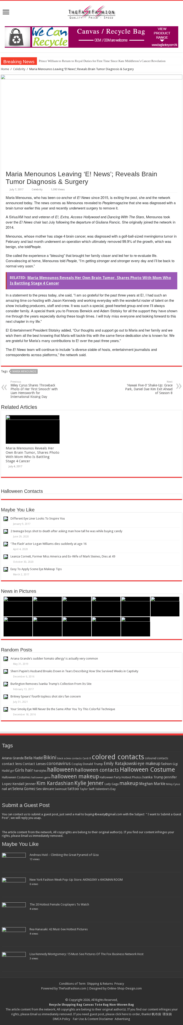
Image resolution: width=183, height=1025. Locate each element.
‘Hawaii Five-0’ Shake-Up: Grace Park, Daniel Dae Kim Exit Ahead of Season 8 (149, 387)
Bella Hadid (33, 758)
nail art (7, 789)
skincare (48, 789)
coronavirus (58, 763)
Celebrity (19, 69)
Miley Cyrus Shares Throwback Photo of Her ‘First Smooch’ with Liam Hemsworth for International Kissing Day (34, 389)
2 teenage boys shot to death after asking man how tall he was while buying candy (66, 531)
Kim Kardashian (55, 783)
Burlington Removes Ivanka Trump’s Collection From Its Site (51, 684)
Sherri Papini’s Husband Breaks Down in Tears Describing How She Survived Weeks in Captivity (74, 671)
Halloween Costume (147, 769)
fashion (166, 764)
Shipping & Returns (100, 983)
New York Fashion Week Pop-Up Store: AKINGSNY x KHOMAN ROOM (76, 879)
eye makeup (148, 763)
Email (33, 1014)
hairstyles (40, 770)
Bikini (49, 757)
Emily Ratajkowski (120, 763)
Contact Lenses (34, 764)
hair (29, 770)
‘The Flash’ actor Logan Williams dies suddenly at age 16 (48, 544)
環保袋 (167, 1014)
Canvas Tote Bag (96, 1004)
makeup (128, 783)
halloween (60, 769)
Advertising (122, 1019)
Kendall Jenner (24, 784)
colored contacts (118, 757)
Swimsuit (61, 789)
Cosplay (76, 764)
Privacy (119, 983)
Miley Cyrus (173, 784)
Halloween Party (110, 777)
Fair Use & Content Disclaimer (93, 1019)
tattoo (73, 788)
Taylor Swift (87, 789)
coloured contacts (156, 758)
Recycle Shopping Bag (66, 1004)
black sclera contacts (69, 758)
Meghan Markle (152, 784)
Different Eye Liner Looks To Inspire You (37, 518)
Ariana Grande (13, 758)
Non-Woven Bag (121, 1004)
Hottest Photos (132, 777)
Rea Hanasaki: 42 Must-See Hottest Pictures (59, 929)
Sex (39, 789)
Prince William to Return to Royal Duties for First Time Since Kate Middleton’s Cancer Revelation (102, 61)
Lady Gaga (112, 784)
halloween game (41, 777)
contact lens (12, 764)
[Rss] (89, 994)
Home (5, 69)
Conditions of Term (72, 983)
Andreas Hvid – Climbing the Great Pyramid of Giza (64, 855)
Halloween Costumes (16, 777)
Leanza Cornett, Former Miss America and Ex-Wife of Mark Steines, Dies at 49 (62, 556)
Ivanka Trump (152, 777)
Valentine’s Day (105, 789)
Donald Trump (93, 764)
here (125, 1014)
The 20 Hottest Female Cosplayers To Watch (59, 904)
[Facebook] (94, 994)
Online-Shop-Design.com (124, 988)
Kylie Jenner (89, 783)
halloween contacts (97, 770)
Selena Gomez (24, 789)
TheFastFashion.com (72, 988)
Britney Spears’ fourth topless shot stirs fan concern (45, 696)
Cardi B (86, 758)
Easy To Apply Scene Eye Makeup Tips (36, 569)
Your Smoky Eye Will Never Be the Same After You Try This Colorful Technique (62, 709)
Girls (19, 770)
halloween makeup (75, 776)
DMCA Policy (61, 1019)
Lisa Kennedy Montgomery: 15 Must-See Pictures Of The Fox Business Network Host (86, 954)
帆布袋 (156, 1014)
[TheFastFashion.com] (91, 12)
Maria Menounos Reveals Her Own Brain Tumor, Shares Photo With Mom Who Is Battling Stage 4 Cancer (32, 454)
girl (12, 770)
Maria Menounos (24, 371)
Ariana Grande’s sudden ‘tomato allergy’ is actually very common (54, 658)
